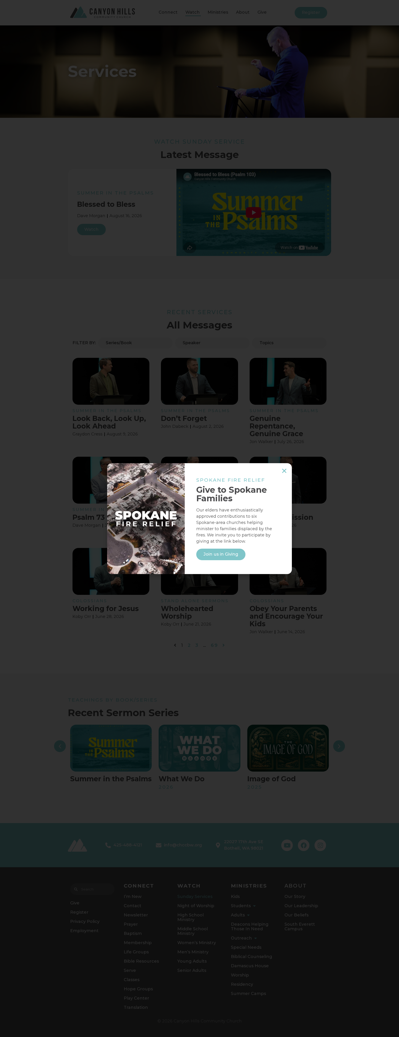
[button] (284, 471)
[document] (199, 518)
